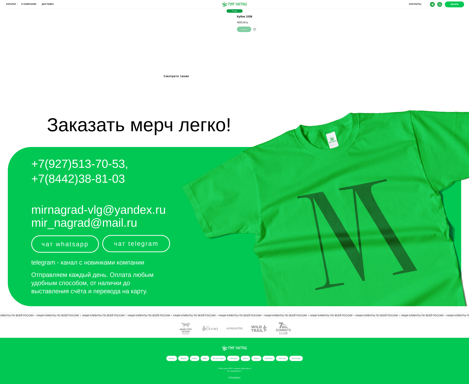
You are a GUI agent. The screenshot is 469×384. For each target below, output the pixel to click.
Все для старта (218, 358)
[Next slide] (463, 328)
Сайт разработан (234, 377)
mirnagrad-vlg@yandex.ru (98, 209)
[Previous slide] (5, 328)
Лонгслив (282, 358)
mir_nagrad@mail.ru (84, 222)
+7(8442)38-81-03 (78, 178)
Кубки (194, 358)
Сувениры (233, 358)
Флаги (245, 358)
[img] (234, 4)
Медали (183, 358)
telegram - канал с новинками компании (87, 262)
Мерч (205, 358)
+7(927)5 (54, 163)
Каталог (172, 358)
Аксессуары (296, 358)
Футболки (268, 358)
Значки (256, 358)
